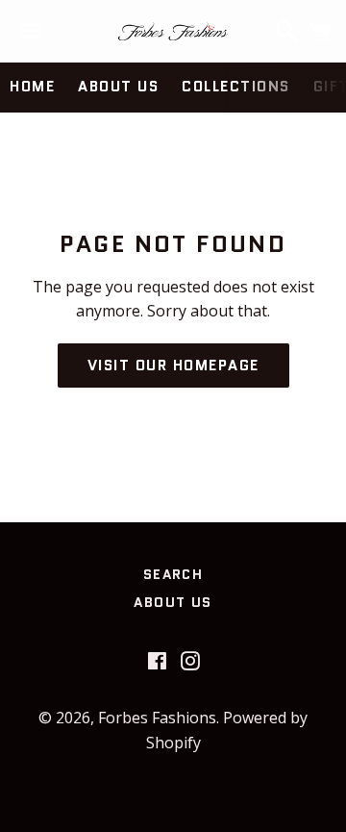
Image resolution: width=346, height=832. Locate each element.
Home (32, 86)
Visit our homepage (173, 365)
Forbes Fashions (157, 717)
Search (173, 574)
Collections (236, 86)
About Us (118, 86)
